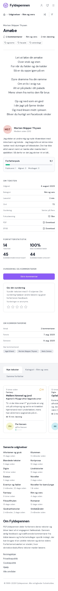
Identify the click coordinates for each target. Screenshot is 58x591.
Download (50, 222)
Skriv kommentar (29, 276)
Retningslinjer (9, 554)
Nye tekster (12, 369)
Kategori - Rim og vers (36, 369)
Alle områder (9, 571)
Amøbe (10, 30)
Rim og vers (29, 14)
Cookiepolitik (9, 562)
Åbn (53, 216)
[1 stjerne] (8, 307)
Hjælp (6, 567)
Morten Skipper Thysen (15, 25)
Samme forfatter (14, 376)
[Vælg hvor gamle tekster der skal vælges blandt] (52, 14)
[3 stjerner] (17, 307)
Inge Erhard (9, 351)
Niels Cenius (47, 351)
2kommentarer (48, 328)
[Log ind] (41, 5)
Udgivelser (14, 14)
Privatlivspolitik (10, 558)
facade (23, 43)
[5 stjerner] (26, 307)
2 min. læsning (47, 36)
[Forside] (4, 14)
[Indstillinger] (47, 5)
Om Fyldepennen (16, 521)
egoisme (10, 43)
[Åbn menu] (53, 5)
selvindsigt (36, 43)
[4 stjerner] (21, 307)
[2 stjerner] (13, 307)
